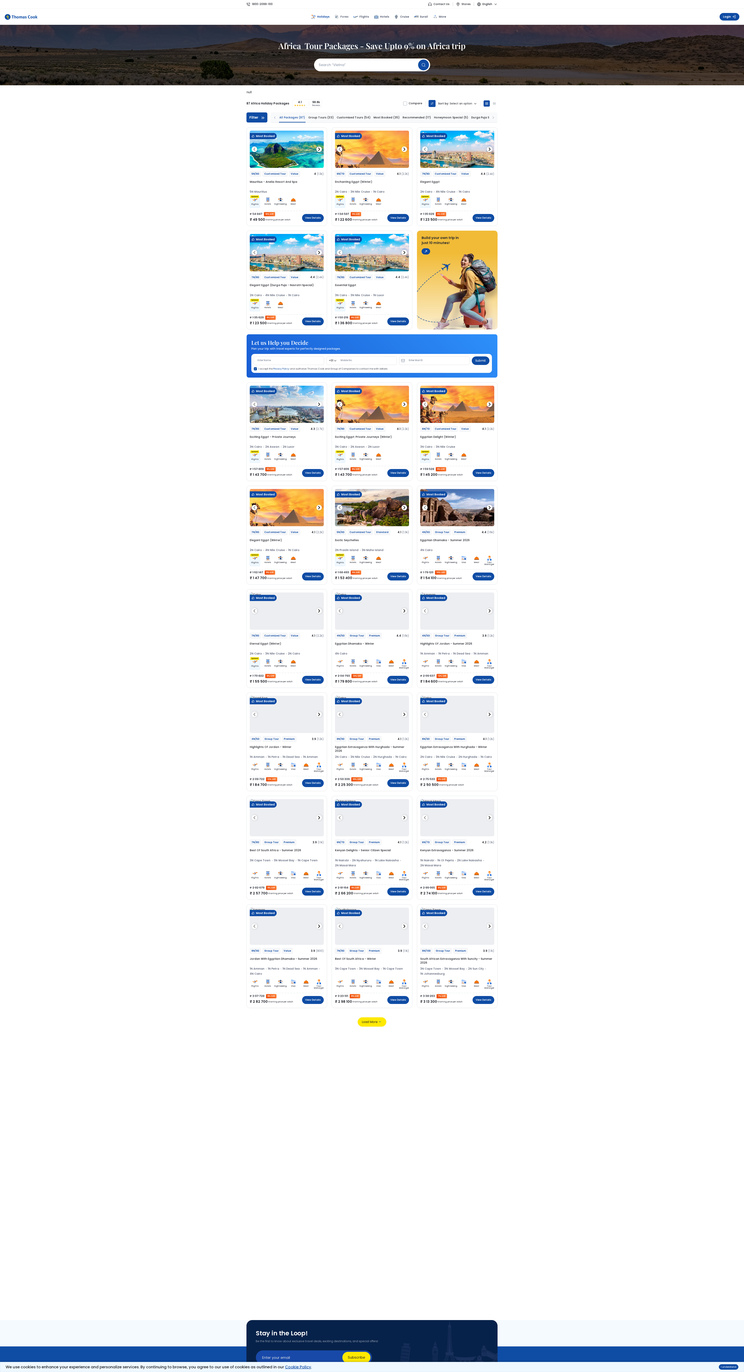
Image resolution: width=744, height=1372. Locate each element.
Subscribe (356, 1357)
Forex (344, 17)
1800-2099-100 (262, 4)
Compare (415, 103)
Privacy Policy (281, 368)
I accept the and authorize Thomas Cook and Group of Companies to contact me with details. (323, 368)
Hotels (384, 17)
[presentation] (254, 149)
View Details (313, 218)
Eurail (424, 17)
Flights (364, 17)
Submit (480, 360)
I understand (728, 1367)
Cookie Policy (298, 1367)
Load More (370, 1022)
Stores (466, 4)
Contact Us (441, 4)
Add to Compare (310, 162)
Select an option (461, 103)
